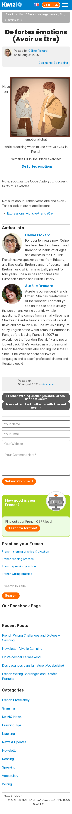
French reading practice (18, 559)
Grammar (13, 19)
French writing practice (17, 573)
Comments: (53, 62)
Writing (7, 784)
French (10, 14)
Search (11, 595)
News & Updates (14, 742)
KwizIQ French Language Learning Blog (42, 14)
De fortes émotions (37, 166)
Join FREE (51, 4)
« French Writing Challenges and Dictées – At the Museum (36, 397)
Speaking (8, 767)
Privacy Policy (12, 795)
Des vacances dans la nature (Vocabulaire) (33, 665)
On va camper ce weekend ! (22, 657)
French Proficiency (16, 700)
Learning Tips (11, 725)
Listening (8, 734)
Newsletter (10, 750)
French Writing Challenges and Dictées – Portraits (31, 676)
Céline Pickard (38, 50)
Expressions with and (30, 213)
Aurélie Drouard (39, 286)
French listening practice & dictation (25, 551)
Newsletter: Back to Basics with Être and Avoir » (36, 406)
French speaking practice (19, 566)
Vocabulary (10, 776)
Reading (8, 759)
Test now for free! (22, 528)
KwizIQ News (12, 717)
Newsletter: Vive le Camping (22, 649)
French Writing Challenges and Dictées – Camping (31, 637)
